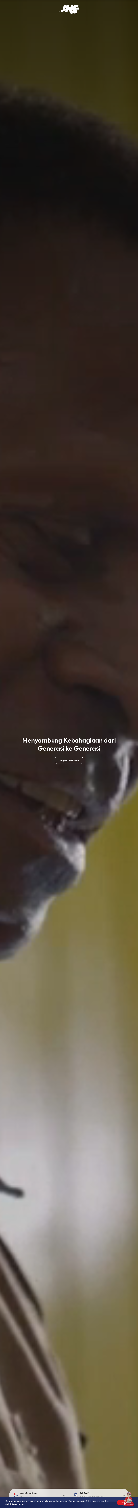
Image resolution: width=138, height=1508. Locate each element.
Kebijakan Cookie (14, 1504)
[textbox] (40, 1497)
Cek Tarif (84, 1493)
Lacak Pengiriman (28, 1493)
